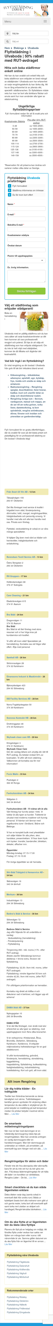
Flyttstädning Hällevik (17, 1304)
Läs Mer (15, 1113)
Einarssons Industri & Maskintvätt (24, 676)
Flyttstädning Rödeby (17, 1297)
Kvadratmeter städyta (18, 235)
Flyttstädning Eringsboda (18, 1312)
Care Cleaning (14, 595)
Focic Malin (12, 773)
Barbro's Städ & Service (18, 913)
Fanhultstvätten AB (16, 793)
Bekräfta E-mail (16, 224)
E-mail (11, 214)
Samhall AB (12, 657)
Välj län (15, 33)
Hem (7, 48)
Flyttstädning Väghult (16, 1273)
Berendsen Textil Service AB (21, 556)
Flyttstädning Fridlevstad (18, 1308)
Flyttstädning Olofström (18, 1300)
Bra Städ (11, 614)
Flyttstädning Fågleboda (18, 1261)
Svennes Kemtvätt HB (17, 717)
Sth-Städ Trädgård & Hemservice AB (25, 872)
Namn (11, 204)
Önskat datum (15, 245)
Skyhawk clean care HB (18, 737)
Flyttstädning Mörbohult (18, 1276)
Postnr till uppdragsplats (20, 255)
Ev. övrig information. (18, 267)
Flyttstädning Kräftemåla (18, 1269)
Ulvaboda (33, 48)
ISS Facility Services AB (18, 698)
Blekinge (19, 48)
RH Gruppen (13, 576)
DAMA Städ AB (14, 1007)
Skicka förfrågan (26, 291)
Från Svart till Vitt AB (17, 491)
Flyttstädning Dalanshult (18, 1265)
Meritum (11, 894)
